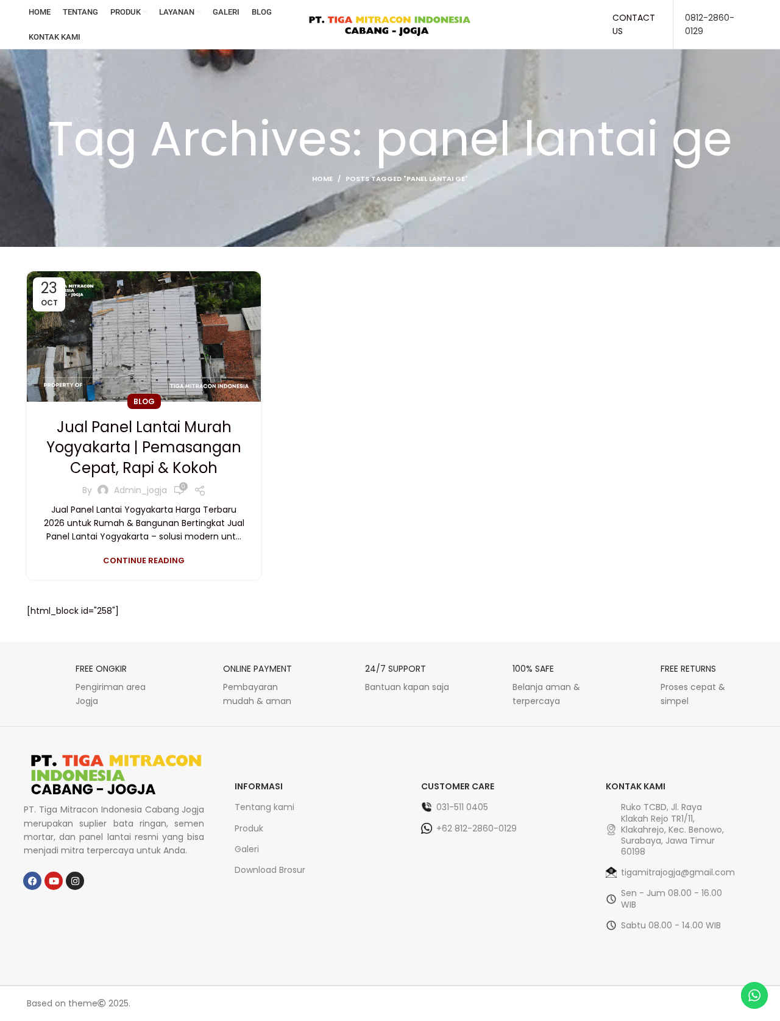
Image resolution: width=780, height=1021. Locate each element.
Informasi (259, 786)
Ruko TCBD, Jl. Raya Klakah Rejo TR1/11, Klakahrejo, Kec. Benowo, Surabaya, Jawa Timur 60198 (672, 829)
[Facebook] (32, 881)
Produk (249, 828)
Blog (144, 401)
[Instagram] (75, 881)
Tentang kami (264, 807)
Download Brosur (270, 870)
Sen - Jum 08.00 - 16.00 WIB (671, 898)
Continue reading (144, 560)
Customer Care (457, 786)
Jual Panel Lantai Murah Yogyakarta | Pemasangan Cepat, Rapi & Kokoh (143, 447)
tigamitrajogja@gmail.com (674, 872)
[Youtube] (53, 881)
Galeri (247, 849)
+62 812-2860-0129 (476, 828)
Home (322, 178)
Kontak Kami (635, 786)
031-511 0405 (462, 807)
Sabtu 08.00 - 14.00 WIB (671, 925)
